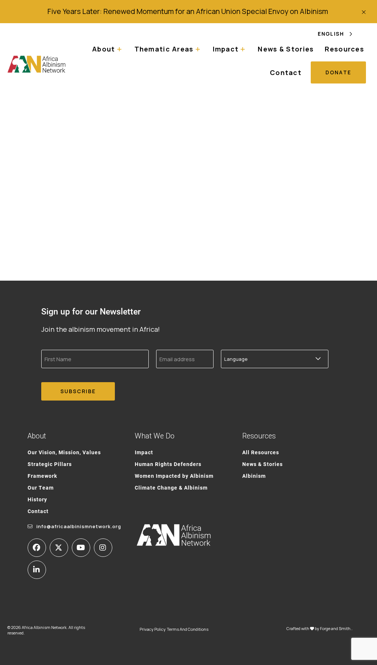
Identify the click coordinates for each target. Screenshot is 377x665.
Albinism (254, 475)
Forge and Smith (335, 628)
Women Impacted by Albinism (174, 475)
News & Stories (286, 49)
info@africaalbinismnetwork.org (78, 526)
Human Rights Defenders (168, 463)
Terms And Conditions (187, 629)
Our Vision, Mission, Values (64, 452)
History (37, 499)
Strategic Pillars (50, 463)
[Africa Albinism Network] (36, 64)
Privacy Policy (153, 629)
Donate (338, 72)
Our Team (41, 487)
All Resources (260, 452)
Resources (344, 49)
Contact (286, 72)
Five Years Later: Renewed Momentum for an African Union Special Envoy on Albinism (188, 11)
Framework (42, 475)
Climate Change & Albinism (171, 487)
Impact (144, 452)
